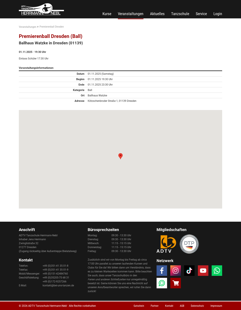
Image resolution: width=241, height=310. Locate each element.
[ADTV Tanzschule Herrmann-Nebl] (41, 9)
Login (217, 13)
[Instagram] (175, 271)
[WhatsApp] (217, 271)
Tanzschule (180, 13)
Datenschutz (197, 305)
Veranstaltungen (130, 13)
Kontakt (169, 305)
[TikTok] (189, 271)
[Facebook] (162, 271)
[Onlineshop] (175, 284)
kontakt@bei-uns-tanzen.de (58, 285)
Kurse (106, 13)
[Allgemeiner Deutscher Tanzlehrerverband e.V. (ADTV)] (166, 244)
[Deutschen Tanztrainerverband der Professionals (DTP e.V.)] (189, 244)
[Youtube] (203, 271)
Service (201, 13)
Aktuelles (157, 13)
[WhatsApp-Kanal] (162, 284)
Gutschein (139, 305)
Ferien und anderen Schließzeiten (107, 279)
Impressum (216, 305)
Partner (155, 305)
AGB (182, 305)
